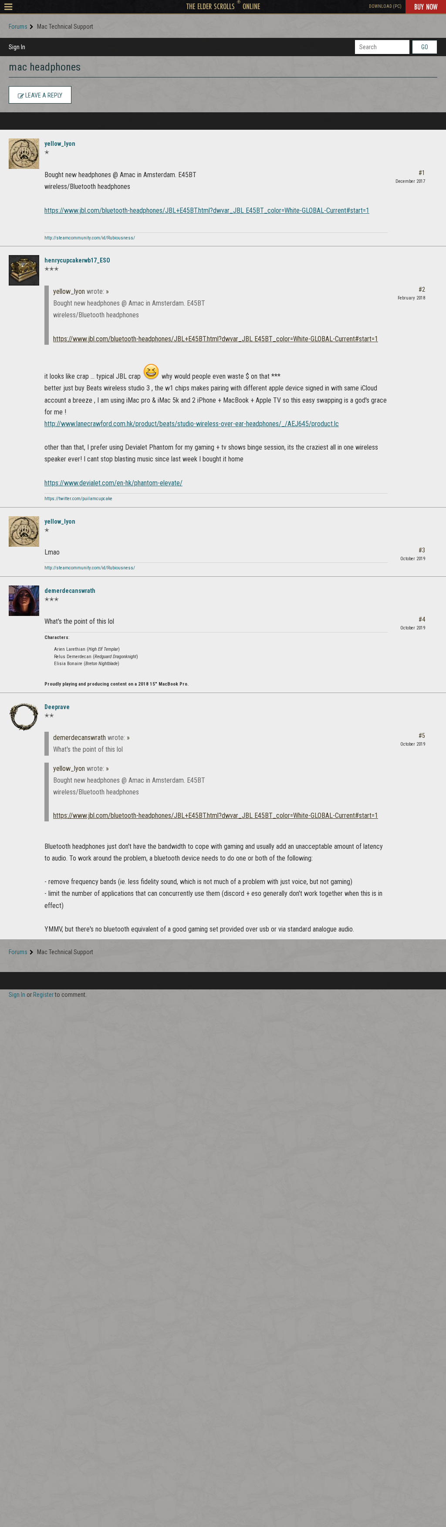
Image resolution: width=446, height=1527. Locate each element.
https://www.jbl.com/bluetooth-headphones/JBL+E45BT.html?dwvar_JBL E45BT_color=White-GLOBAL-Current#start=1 (206, 210)
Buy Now (425, 6)
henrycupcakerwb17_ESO (77, 260)
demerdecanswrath (69, 590)
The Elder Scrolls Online (223, 6)
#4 (422, 619)
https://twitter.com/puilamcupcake (78, 498)
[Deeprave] (24, 717)
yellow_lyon (59, 143)
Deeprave (57, 706)
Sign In (17, 47)
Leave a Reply (43, 95)
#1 (422, 172)
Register (43, 994)
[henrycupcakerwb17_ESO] (24, 270)
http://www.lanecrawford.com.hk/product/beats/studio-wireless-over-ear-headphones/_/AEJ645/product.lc (191, 424)
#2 (422, 289)
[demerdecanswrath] (24, 600)
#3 (422, 550)
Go (424, 47)
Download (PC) (385, 6)
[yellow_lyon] (24, 153)
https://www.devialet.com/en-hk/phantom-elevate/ (113, 483)
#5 (422, 735)
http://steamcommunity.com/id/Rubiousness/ (89, 238)
